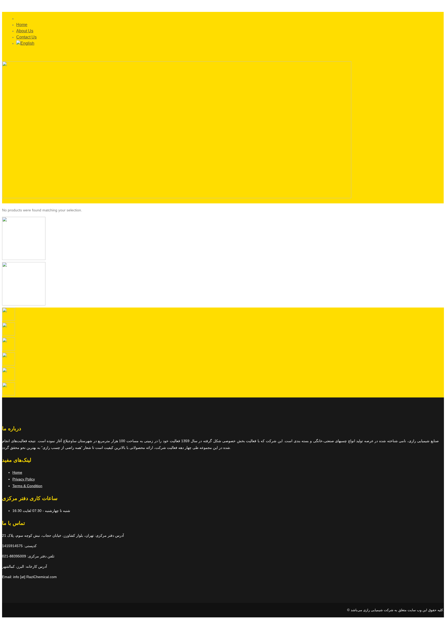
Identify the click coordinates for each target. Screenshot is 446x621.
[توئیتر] (8, 364)
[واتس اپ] (8, 349)
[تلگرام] (8, 334)
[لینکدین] (8, 379)
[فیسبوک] (8, 394)
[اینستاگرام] (8, 319)
